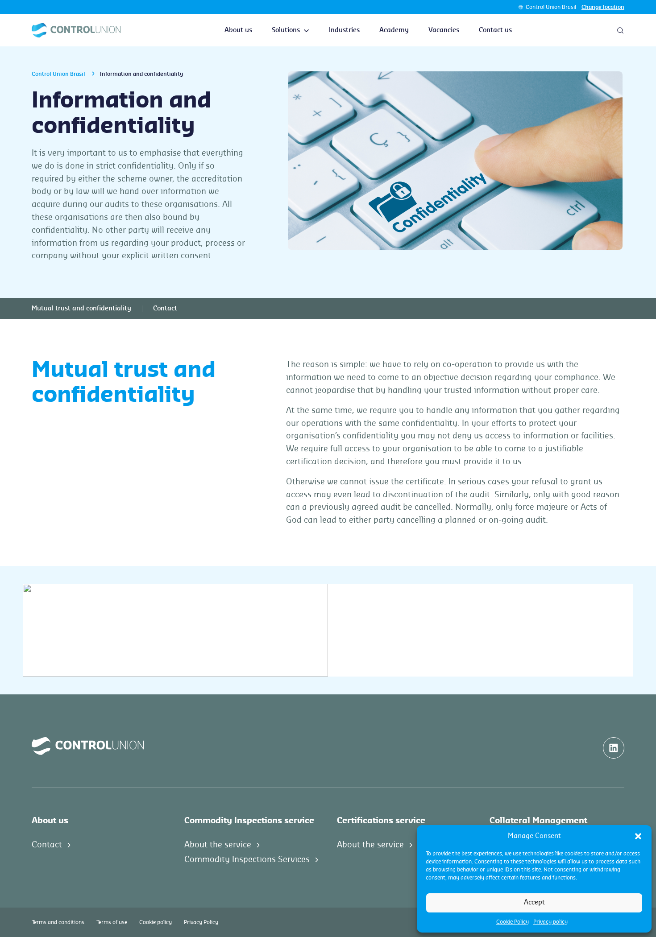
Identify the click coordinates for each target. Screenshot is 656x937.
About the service (217, 845)
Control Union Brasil (551, 7)
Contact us (495, 30)
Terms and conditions (58, 922)
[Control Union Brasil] (76, 30)
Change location (602, 7)
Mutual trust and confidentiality (81, 308)
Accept (534, 902)
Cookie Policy (512, 922)
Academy (394, 30)
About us (238, 30)
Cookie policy (155, 922)
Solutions (286, 30)
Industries (344, 30)
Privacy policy (550, 922)
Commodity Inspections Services (247, 859)
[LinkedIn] (613, 748)
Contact (165, 308)
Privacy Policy (201, 922)
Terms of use (111, 922)
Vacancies (443, 30)
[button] (638, 836)
